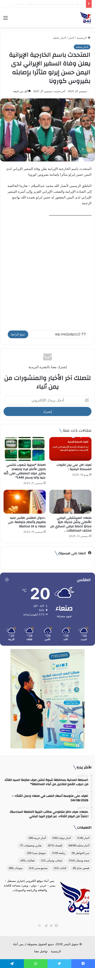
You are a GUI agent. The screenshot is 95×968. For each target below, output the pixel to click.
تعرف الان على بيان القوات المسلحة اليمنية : (74, 467)
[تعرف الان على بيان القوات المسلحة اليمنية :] (70, 449)
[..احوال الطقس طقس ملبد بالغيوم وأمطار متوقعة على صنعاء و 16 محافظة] (25, 502)
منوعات (16, 868)
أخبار (71, 37)
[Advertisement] (47, 271)
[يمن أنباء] (86, 17)
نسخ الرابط (18, 334)
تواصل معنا (41, 951)
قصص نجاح (81, 868)
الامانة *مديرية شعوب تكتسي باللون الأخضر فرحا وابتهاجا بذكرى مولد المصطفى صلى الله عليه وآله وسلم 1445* (25, 471)
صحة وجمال (79, 860)
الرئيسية (82, 37)
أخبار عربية (37, 838)
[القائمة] (5, 19)
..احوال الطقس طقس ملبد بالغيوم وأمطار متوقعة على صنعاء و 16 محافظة (27, 522)
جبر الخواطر (80, 853)
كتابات (60, 868)
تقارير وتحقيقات (31, 845)
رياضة (58, 853)
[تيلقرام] (45, 925)
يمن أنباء (18, 944)
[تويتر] (50, 925)
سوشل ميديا (36, 853)
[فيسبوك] (55, 925)
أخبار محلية (59, 37)
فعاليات (27, 860)
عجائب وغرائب (52, 860)
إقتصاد (55, 845)
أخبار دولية (61, 838)
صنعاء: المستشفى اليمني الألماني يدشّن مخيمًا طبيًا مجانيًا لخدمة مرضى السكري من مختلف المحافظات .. (70, 524)
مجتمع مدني (38, 868)
